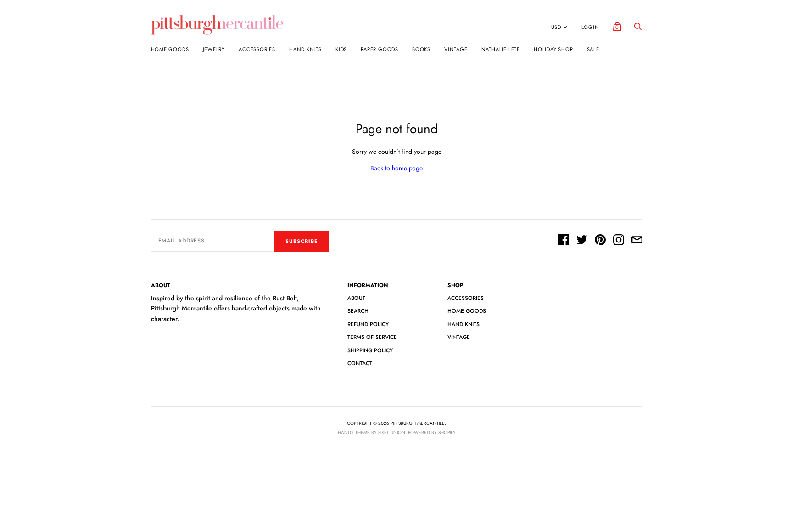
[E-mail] (636, 241)
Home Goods (170, 49)
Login (590, 27)
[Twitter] (581, 241)
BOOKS (421, 49)
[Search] (637, 29)
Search (358, 311)
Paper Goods (379, 49)
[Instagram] (618, 241)
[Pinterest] (600, 241)
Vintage (456, 49)
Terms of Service (372, 337)
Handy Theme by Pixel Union (371, 432)
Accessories (257, 49)
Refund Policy (368, 324)
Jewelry (214, 49)
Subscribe (301, 241)
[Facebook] (563, 241)
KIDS (341, 49)
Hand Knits (305, 49)
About (356, 298)
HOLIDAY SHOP (553, 49)
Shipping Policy (370, 350)
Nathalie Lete (500, 49)
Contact (359, 363)
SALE (593, 49)
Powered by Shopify (432, 432)
